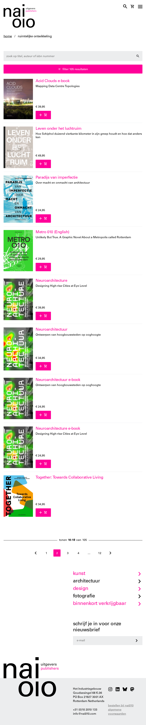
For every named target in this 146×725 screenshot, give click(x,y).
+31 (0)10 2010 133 (85, 709)
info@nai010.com (84, 714)
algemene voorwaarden (117, 711)
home (8, 36)
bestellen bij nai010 (121, 705)
